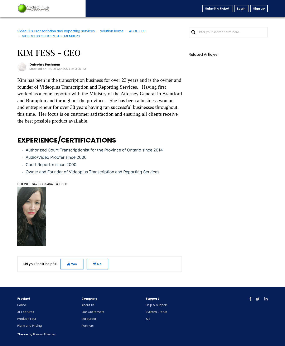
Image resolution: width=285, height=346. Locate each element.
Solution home (112, 31)
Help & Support (157, 305)
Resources (89, 319)
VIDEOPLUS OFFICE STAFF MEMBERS (51, 36)
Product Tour (26, 319)
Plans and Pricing (29, 326)
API (148, 319)
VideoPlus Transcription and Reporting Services (56, 31)
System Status (156, 312)
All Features (25, 312)
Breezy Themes (44, 334)
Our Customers (93, 312)
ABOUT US (137, 31)
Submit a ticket (217, 8)
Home (21, 305)
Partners (88, 326)
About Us (88, 305)
